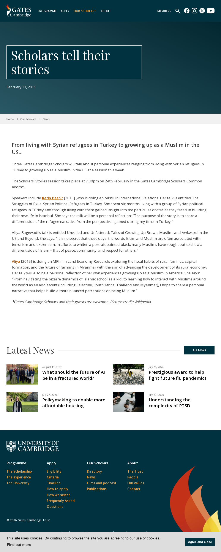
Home (10, 119)
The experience (18, 477)
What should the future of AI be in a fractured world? (73, 375)
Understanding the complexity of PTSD (170, 403)
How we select (58, 495)
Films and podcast (101, 483)
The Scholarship (19, 471)
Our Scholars (85, 11)
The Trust (135, 471)
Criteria (53, 477)
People (132, 477)
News (46, 119)
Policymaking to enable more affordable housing (73, 403)
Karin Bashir (52, 197)
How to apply (57, 489)
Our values (135, 483)
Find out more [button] (19, 545)
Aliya (16, 261)
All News (199, 350)
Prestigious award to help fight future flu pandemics (178, 375)
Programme (47, 11)
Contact (133, 489)
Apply (65, 11)
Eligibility (54, 471)
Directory (94, 471)
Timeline (53, 483)
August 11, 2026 (52, 367)
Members (164, 11)
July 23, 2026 (156, 394)
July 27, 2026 (49, 394)
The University (17, 483)
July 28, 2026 (156, 367)
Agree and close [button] (200, 542)
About (106, 11)
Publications (97, 489)
